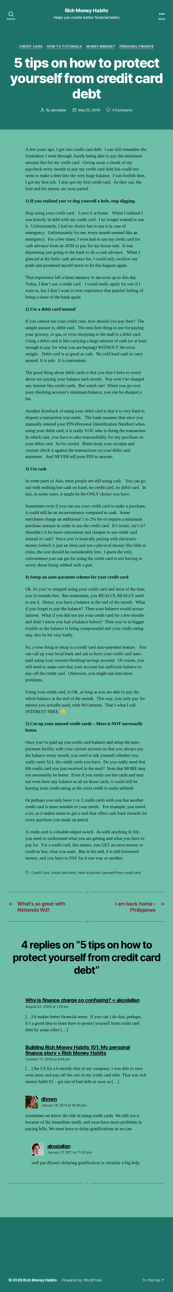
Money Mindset (100, 46)
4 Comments (122, 110)
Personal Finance (136, 46)
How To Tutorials (64, 46)
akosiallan (58, 110)
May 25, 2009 (89, 110)
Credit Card (31, 46)
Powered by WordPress (82, 1280)
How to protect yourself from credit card (109, 872)
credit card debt (63, 872)
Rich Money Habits (86, 10)
